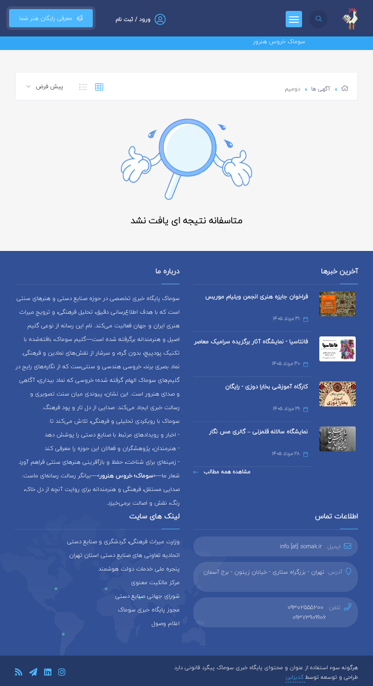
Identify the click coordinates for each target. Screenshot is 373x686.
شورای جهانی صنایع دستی (147, 596)
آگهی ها (320, 89)
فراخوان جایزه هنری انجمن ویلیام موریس (256, 296)
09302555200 (305, 607)
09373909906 (309, 617)
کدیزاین (295, 677)
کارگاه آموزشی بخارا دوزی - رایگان (266, 386)
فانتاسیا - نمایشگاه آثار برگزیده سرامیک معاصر (251, 341)
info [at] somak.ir (301, 546)
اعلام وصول (165, 623)
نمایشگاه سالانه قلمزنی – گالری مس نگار (258, 431)
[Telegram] (33, 673)
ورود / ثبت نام (133, 19)
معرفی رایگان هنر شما (45, 18)
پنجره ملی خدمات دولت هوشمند (139, 569)
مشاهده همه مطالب (226, 471)
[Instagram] (62, 673)
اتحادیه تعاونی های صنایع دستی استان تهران (124, 555)
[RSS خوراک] (18, 673)
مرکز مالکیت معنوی (155, 582)
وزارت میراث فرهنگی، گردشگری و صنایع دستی (123, 541)
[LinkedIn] (47, 673)
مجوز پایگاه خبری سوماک (149, 610)
